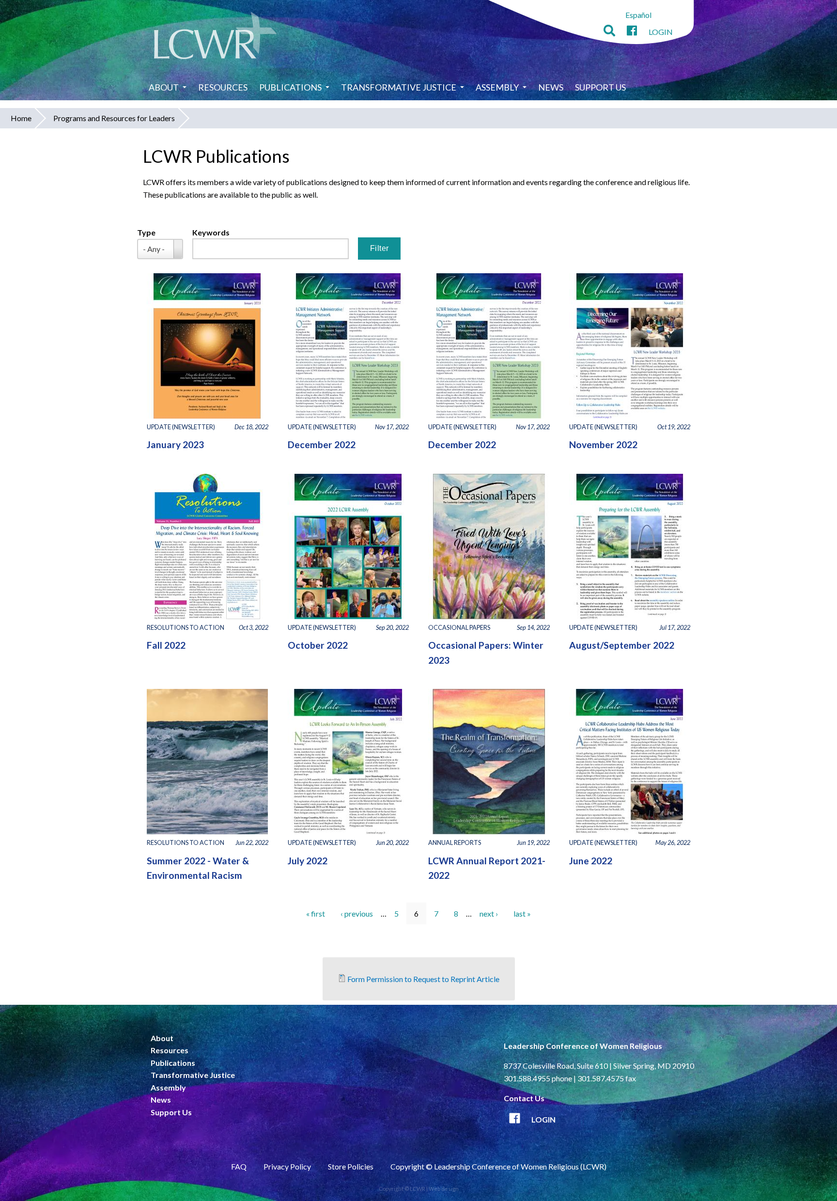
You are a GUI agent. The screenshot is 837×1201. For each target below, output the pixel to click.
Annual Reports (454, 842)
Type (146, 232)
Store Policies (350, 1166)
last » (522, 913)
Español (638, 14)
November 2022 (603, 444)
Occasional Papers (459, 627)
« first (315, 913)
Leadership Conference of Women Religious (583, 1045)
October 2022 (318, 645)
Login (661, 31)
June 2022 (590, 860)
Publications (290, 87)
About (164, 87)
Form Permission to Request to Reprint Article (423, 978)
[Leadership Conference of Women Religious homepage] (215, 37)
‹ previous (357, 913)
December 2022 (322, 444)
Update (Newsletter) (181, 427)
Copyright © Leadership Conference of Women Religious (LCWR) (498, 1166)
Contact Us (524, 1098)
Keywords (211, 232)
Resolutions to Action (185, 627)
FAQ (239, 1166)
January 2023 (175, 444)
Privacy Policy (287, 1166)
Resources (223, 87)
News (550, 87)
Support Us (600, 87)
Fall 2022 (166, 645)
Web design (444, 1188)
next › (489, 913)
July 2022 (307, 860)
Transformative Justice (398, 87)
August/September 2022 (621, 645)
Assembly (497, 87)
